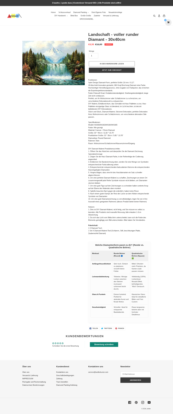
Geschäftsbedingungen (65, 375)
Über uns (25, 372)
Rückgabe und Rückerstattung (34, 382)
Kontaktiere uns (62, 372)
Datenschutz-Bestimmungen (33, 385)
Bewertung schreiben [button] (104, 344)
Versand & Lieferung (30, 375)
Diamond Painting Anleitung (66, 385)
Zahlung (59, 379)
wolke (149, 409)
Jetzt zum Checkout (112, 70)
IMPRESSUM (27, 379)
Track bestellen (62, 382)
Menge (91, 51)
